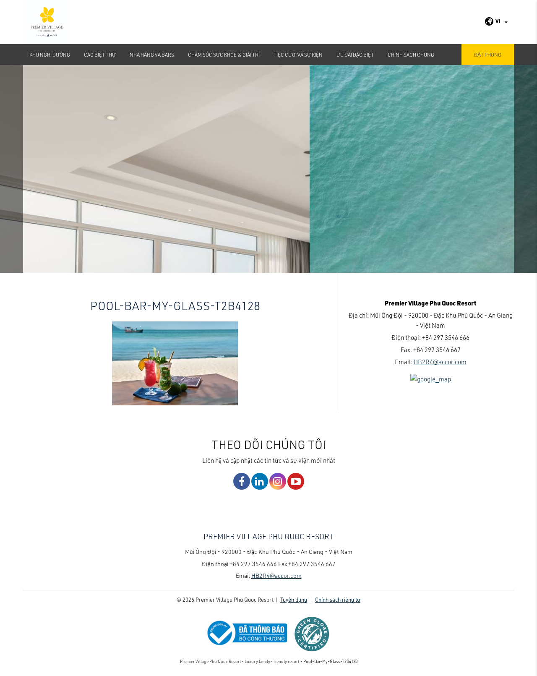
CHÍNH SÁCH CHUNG (411, 54)
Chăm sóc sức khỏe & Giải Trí (224, 54)
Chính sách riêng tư (337, 599)
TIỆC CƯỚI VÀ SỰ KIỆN (298, 54)
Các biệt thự (100, 54)
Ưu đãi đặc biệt (355, 54)
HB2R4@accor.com (440, 362)
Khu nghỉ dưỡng (49, 54)
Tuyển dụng (293, 599)
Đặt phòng (487, 54)
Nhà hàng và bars (152, 54)
